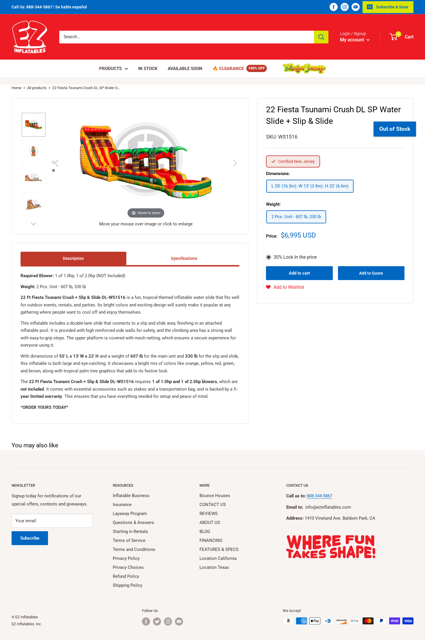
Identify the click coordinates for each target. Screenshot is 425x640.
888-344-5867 (319, 496)
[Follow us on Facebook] (334, 7)
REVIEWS (208, 513)
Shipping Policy (127, 585)
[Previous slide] (56, 163)
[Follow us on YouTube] (356, 7)
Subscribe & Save (392, 7)
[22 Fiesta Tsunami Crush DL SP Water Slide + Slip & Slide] (33, 125)
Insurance (122, 504)
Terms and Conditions (134, 549)
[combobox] (186, 37)
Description (73, 258)
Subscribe (29, 538)
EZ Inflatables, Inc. (27, 624)
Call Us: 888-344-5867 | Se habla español (49, 7)
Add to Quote (371, 273)
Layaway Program (130, 513)
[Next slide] (235, 163)
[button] (285, 287)
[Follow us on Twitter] (157, 621)
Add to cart (299, 273)
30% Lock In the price (295, 257)
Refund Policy (126, 576)
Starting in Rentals (130, 531)
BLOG (204, 531)
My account (352, 40)
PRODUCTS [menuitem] (110, 68)
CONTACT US (212, 504)
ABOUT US (209, 522)
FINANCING (210, 540)
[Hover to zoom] (146, 161)
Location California (217, 558)
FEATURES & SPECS (219, 549)
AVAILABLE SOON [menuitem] (185, 68)
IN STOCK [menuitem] (148, 68)
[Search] (321, 37)
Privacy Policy (126, 558)
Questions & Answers (133, 522)
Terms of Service (129, 540)
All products (37, 88)
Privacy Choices (128, 567)
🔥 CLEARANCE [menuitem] (228, 68)
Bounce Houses (214, 495)
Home (16, 88)
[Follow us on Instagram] (345, 7)
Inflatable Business (131, 495)
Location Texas (214, 567)
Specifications (184, 258)
